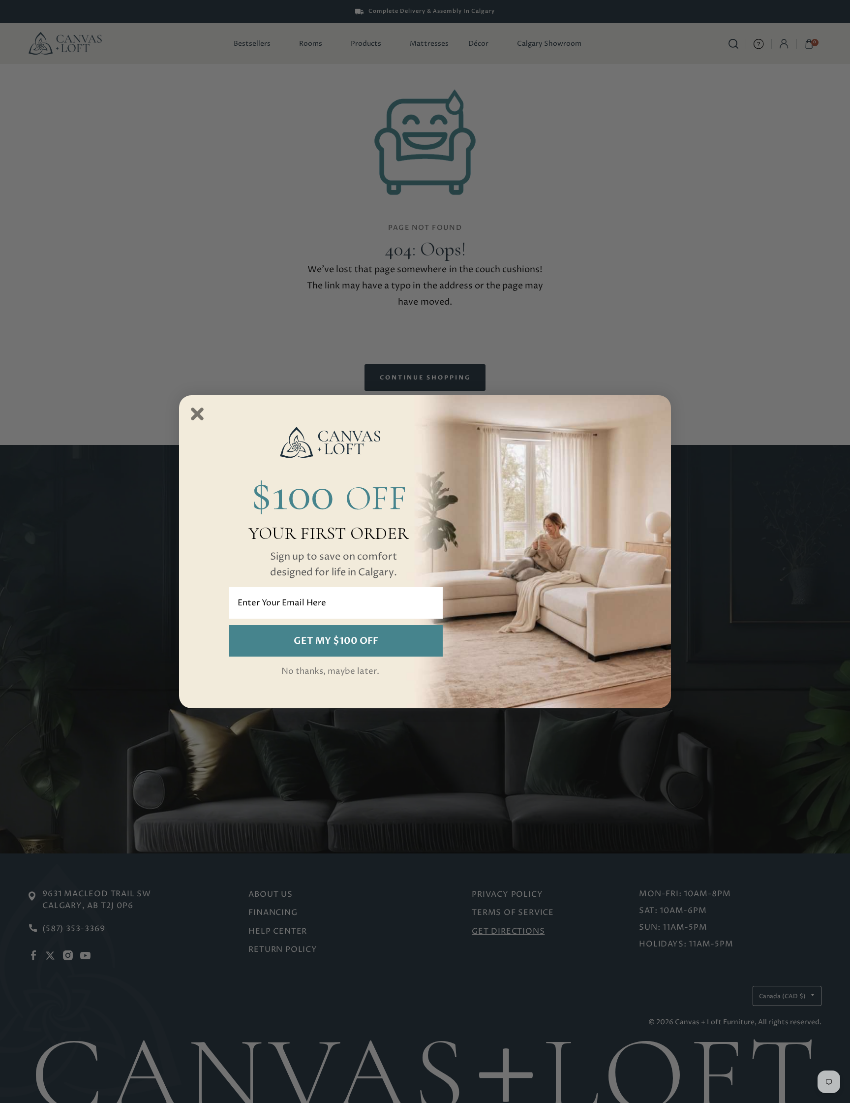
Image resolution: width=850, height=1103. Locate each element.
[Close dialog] (197, 414)
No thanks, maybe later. (330, 671)
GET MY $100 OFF (336, 640)
